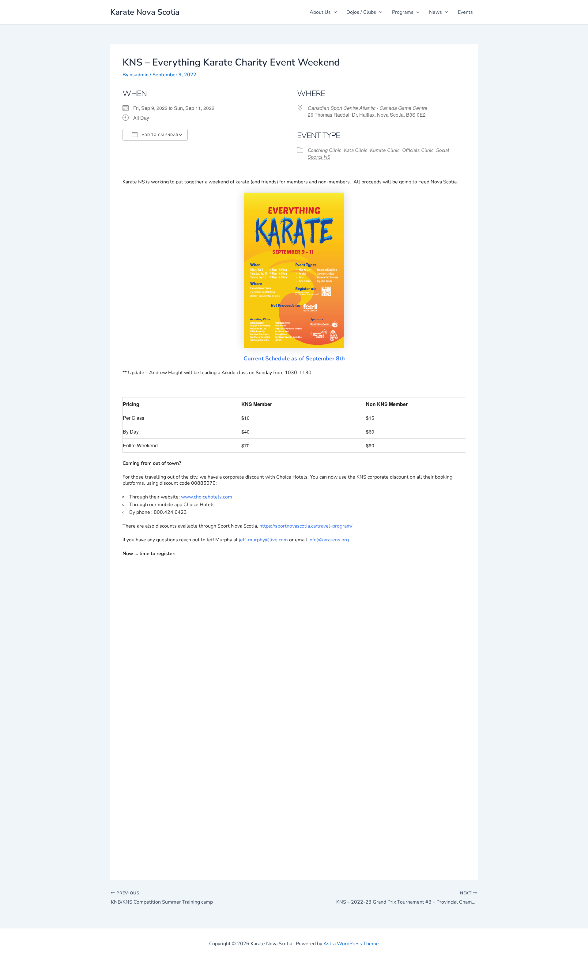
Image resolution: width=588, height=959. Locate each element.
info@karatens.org (328, 539)
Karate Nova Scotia (144, 12)
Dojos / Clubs (361, 12)
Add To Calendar (159, 135)
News (435, 12)
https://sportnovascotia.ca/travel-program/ (305, 526)
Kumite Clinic (384, 150)
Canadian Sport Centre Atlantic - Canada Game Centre (367, 107)
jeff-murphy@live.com (263, 539)
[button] (334, 12)
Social (442, 150)
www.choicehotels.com (206, 497)
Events (465, 12)
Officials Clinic (417, 150)
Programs (402, 12)
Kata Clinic (355, 150)
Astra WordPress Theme (351, 943)
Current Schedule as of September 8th (294, 359)
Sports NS (319, 157)
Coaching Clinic (324, 150)
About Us (320, 12)
